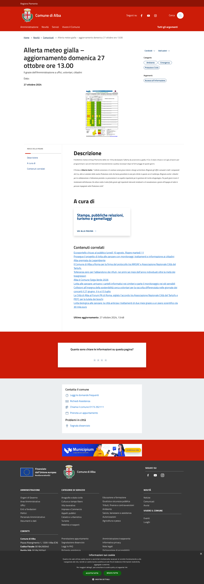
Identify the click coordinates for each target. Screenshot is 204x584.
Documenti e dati (28, 520)
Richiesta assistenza (71, 550)
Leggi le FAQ (67, 546)
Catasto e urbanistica (71, 517)
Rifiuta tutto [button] (112, 573)
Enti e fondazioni (28, 509)
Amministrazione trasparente (116, 538)
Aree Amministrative (30, 501)
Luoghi (147, 522)
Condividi (149, 50)
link (126, 567)
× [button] (201, 554)
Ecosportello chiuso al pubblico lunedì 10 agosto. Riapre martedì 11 (109, 252)
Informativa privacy (112, 542)
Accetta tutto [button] (92, 573)
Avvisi (146, 505)
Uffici (22, 505)
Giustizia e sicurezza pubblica (116, 501)
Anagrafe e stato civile (72, 497)
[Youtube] (147, 15)
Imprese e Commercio (71, 509)
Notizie (147, 497)
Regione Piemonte (29, 3)
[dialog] (102, 567)
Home (26, 37)
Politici (23, 513)
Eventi (147, 518)
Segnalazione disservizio (72, 542)
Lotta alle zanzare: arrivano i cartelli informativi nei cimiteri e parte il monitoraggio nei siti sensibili (124, 283)
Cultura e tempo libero (72, 501)
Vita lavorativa (68, 505)
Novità (36, 37)
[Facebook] (140, 15)
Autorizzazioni (109, 516)
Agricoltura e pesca (112, 520)
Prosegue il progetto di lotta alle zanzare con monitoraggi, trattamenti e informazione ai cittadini (124, 256)
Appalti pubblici (68, 513)
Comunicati (48, 37)
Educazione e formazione (114, 497)
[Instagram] (154, 15)
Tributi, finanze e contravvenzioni (118, 505)
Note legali (108, 546)
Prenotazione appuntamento (74, 538)
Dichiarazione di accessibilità (116, 550)
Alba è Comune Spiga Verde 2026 (91, 280)
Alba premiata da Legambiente (89, 260)
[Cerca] (180, 15)
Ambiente (107, 509)
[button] (102, 579)
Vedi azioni (162, 50)
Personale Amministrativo (32, 517)
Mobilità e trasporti (70, 524)
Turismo (65, 520)
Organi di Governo (28, 497)
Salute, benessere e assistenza (117, 513)
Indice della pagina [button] (35, 148)
